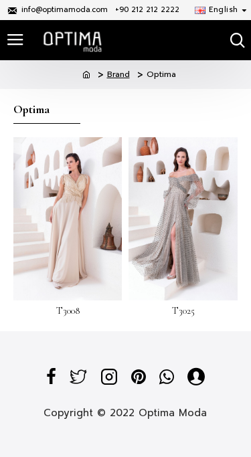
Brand (118, 74)
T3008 (68, 310)
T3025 (183, 310)
